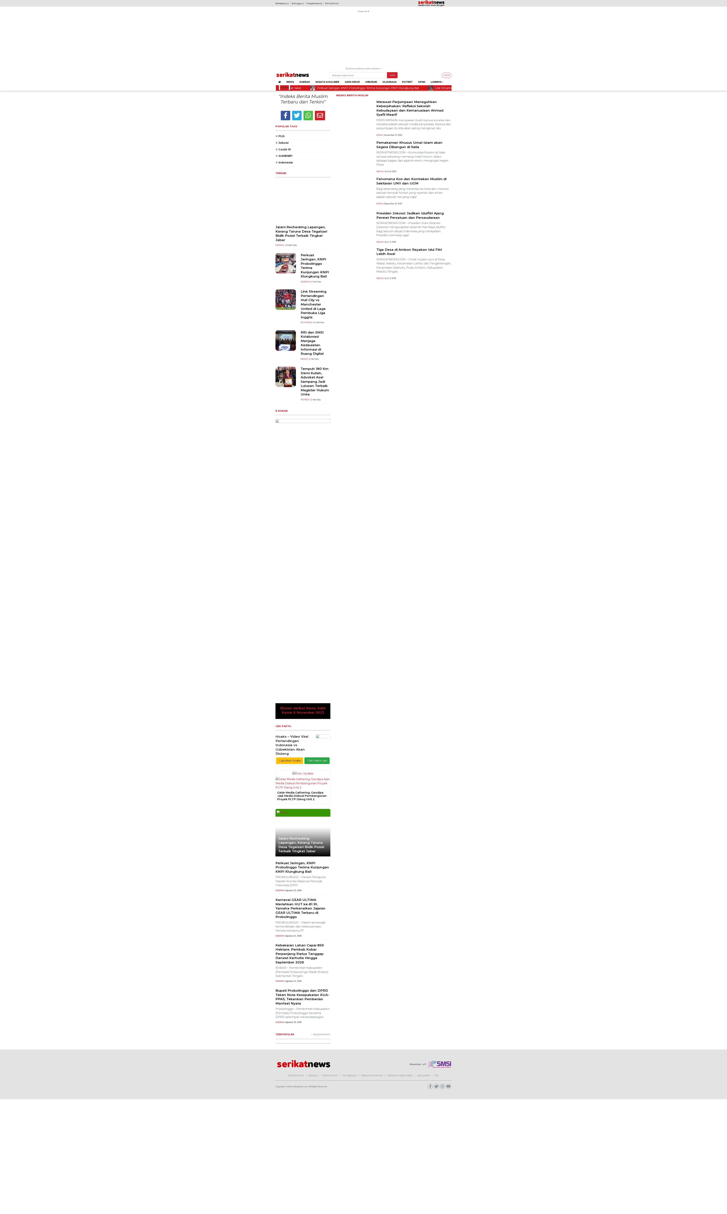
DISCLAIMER (423, 869)
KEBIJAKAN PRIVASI (372, 869)
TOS (436, 869)
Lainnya (436, 81)
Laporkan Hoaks (289, 554)
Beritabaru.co (282, 3)
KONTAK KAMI (329, 869)
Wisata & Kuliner (327, 81)
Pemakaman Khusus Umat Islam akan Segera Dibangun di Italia (409, 145)
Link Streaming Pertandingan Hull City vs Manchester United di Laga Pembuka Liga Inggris (313, 304)
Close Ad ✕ (363, 11)
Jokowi (282, 143)
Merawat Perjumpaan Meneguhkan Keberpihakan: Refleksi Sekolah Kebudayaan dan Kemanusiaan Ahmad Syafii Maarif (409, 108)
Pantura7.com (332, 3)
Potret (407, 81)
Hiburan (371, 81)
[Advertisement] (363, 40)
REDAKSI (313, 869)
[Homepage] (279, 82)
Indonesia (284, 162)
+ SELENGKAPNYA (320, 828)
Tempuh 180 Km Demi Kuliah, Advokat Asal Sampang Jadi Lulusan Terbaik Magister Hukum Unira (315, 381)
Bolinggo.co (298, 3)
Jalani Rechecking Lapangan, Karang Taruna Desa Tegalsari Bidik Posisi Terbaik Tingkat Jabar (301, 233)
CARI (392, 75)
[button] (279, 465)
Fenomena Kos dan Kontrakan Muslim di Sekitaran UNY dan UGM (411, 181)
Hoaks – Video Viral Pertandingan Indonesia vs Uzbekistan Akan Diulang (291, 538)
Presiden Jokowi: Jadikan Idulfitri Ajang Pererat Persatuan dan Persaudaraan (410, 215)
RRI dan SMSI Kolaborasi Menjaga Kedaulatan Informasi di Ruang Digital (312, 343)
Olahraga (389, 81)
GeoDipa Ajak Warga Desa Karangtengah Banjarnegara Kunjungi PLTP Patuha (297, 589)
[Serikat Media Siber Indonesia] (440, 858)
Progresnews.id (314, 3)
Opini (421, 81)
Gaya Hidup (352, 81)
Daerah (305, 81)
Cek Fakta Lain (317, 554)
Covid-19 (283, 149)
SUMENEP (284, 156)
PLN (279, 136)
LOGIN (446, 75)
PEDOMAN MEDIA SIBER (400, 869)
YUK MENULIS (349, 869)
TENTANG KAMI (295, 869)
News (290, 81)
